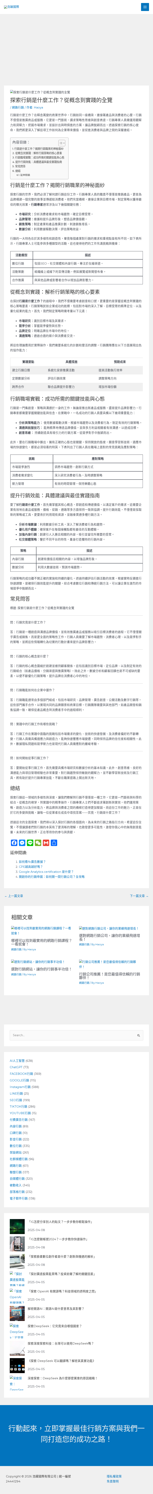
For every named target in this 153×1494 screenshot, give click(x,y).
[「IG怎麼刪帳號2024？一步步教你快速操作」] (17, 1243)
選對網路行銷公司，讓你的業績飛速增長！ (109, 937)
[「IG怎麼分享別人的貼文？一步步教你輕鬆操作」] (17, 1226)
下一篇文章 (139, 896)
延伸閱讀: (25, 175)
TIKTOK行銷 (18, 1106)
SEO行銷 (16, 1100)
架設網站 (16, 1152)
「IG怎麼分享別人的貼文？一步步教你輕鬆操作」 (61, 1222)
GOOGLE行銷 (19, 1080)
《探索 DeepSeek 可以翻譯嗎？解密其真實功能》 (62, 1361)
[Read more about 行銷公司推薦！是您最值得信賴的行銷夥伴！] (110, 964)
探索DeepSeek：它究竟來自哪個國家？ (55, 1326)
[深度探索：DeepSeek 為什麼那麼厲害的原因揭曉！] (17, 1383)
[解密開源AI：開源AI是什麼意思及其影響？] (17, 1313)
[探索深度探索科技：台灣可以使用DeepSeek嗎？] (17, 1348)
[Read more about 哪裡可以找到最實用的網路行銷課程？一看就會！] (42, 931)
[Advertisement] (76, 44)
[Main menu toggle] (145, 7)
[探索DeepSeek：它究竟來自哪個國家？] (17, 1330)
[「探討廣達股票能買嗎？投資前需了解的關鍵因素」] (17, 1278)
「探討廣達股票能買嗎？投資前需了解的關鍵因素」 (62, 1274)
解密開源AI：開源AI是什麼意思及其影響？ (56, 1309)
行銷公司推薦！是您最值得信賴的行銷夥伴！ (109, 976)
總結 (18, 170)
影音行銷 (16, 1139)
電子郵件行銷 (19, 1198)
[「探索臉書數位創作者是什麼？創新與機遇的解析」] (17, 1261)
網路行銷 (18, 107)
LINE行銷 (16, 1093)
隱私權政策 (114, 1476)
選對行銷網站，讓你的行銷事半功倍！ (41, 969)
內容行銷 (16, 1126)
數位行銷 (16, 1146)
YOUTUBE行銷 (20, 1113)
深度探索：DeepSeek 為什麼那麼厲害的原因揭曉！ (63, 1378)
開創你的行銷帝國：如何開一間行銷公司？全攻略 (52, 877)
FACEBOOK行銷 (21, 1074)
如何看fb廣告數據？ (32, 862)
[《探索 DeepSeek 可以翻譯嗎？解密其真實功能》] (17, 1365)
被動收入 (16, 1185)
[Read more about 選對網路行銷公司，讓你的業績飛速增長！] (109, 928)
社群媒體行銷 (19, 1159)
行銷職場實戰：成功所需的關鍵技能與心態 (39, 157)
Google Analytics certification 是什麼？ (46, 872)
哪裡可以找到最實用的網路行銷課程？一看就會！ (41, 942)
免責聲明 (113, 1481)
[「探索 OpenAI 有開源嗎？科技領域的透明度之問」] (17, 1296)
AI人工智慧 (17, 1061)
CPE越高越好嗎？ (31, 867)
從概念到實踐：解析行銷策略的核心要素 (38, 153)
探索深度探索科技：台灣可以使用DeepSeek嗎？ (61, 1343)
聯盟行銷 (16, 1172)
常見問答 (20, 166)
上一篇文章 (13, 896)
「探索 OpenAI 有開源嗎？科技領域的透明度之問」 (63, 1291)
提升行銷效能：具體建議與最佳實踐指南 (38, 161)
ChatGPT (16, 1067)
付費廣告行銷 (19, 1120)
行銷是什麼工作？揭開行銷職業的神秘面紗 (39, 148)
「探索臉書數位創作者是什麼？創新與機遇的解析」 (62, 1256)
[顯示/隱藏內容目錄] (59, 143)
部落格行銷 (17, 1192)
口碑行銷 (16, 1133)
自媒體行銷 (17, 1178)
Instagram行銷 (20, 1087)
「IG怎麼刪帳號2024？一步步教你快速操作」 (58, 1239)
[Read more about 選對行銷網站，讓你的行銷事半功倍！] (38, 962)
